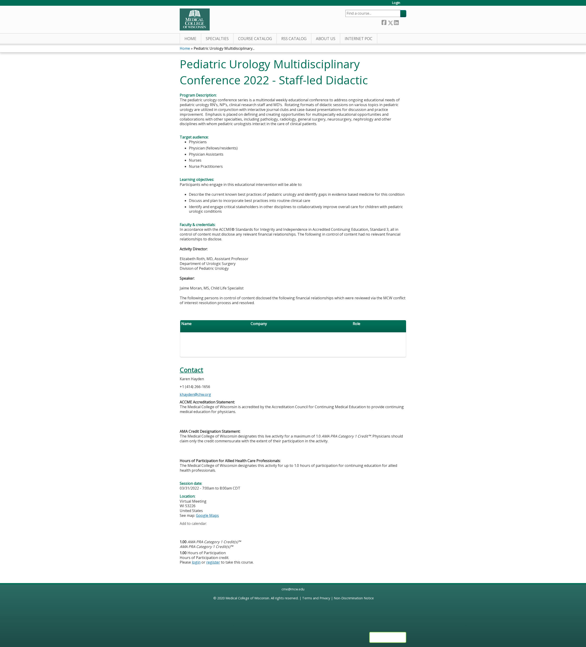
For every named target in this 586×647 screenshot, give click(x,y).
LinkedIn (396, 22)
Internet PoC (358, 38)
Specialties (217, 38)
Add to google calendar (184, 530)
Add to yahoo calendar (194, 530)
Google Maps (207, 515)
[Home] (195, 19)
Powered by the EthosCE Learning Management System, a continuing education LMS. (387, 637)
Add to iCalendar (205, 530)
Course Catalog (255, 38)
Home (190, 38)
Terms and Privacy (316, 598)
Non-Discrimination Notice (354, 598)
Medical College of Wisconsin (247, 598)
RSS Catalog (294, 38)
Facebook (384, 22)
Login (396, 3)
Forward (402, 22)
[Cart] (405, 4)
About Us (325, 38)
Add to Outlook (216, 530)
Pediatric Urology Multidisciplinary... (224, 48)
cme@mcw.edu (293, 589)
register (213, 562)
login (196, 562)
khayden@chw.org (195, 394)
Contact (191, 370)
